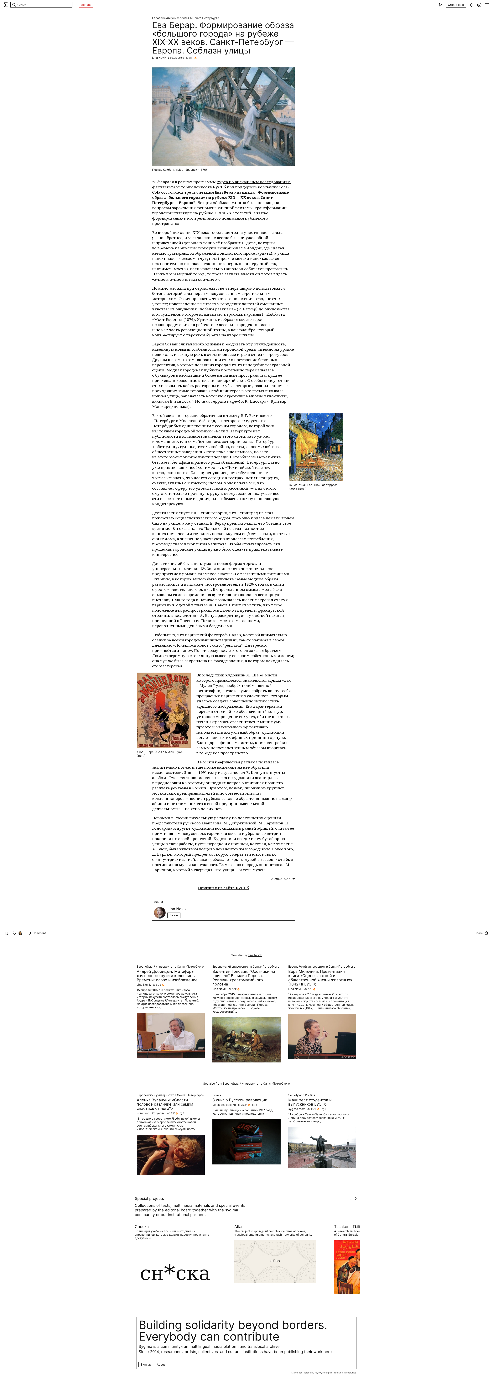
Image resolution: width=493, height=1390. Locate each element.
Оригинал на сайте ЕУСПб (223, 888)
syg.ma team (296, 1109)
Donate (86, 5)
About (161, 1364)
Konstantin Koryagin (150, 1113)
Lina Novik (159, 57)
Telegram (308, 1372)
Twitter (347, 1372)
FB (315, 1372)
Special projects (149, 1198)
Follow (173, 915)
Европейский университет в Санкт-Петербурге (185, 18)
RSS (354, 1372)
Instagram (327, 1372)
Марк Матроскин (224, 1105)
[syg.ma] (6, 4)
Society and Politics (301, 1095)
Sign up (146, 1364)
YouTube (338, 1372)
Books (216, 1095)
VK (319, 1372)
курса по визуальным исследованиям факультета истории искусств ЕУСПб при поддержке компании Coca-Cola (221, 187)
